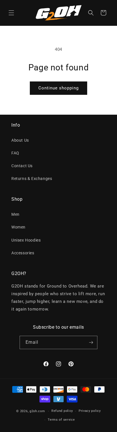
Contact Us (22, 165)
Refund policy (62, 411)
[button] (11, 13)
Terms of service (61, 419)
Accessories (22, 253)
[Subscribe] (91, 342)
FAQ (15, 153)
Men (15, 214)
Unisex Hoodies (26, 240)
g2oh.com (37, 411)
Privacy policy (90, 411)
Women (18, 227)
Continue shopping (58, 88)
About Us (20, 140)
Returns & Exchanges (31, 178)
